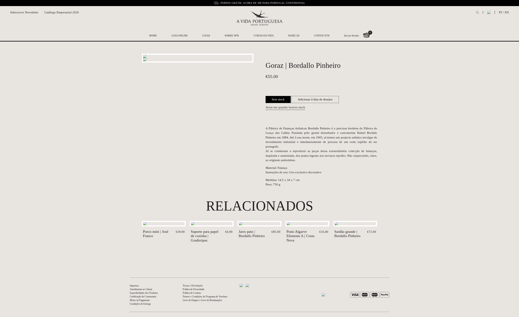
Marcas (293, 35)
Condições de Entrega (140, 303)
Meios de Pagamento (140, 300)
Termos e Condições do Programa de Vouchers (205, 296)
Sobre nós (232, 35)
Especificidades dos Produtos (144, 292)
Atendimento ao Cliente (141, 289)
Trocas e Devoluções (193, 285)
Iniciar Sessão (351, 35)
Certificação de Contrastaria (143, 296)
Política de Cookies (192, 292)
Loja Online (180, 35)
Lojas (206, 35)
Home (153, 35)
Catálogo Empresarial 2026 (61, 12)
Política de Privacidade (193, 289)
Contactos (321, 35)
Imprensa (134, 285)
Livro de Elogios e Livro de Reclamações (202, 300)
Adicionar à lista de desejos (315, 99)
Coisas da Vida (264, 35)
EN (507, 12)
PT (500, 12)
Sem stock (278, 99)
